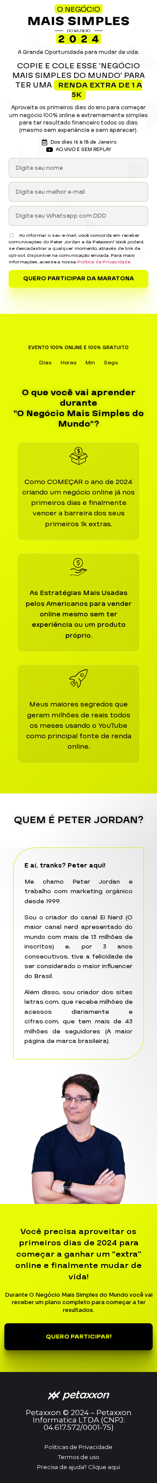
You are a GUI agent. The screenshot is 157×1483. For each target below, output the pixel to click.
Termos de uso (78, 1456)
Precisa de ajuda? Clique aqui (78, 1466)
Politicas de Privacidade (78, 1446)
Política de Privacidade (103, 262)
